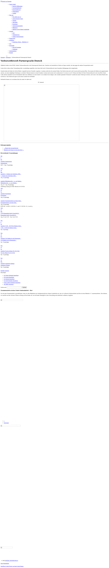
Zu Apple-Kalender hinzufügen (11, 280)
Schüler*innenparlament (17, 36)
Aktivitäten (14, 22)
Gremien (11, 31)
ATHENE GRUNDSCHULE (11, 560)
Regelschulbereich (16, 9)
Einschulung (3, 195)
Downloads (11, 45)
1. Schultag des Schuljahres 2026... (9, 175)
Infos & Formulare (16, 47)
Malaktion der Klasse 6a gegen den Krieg (14, 150)
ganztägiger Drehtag (5, 265)
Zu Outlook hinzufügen (9, 279)
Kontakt (11, 52)
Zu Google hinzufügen (9, 277)
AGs (10, 43)
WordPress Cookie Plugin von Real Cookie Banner (12, 566)
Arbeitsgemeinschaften (17, 25)
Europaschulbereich (16, 8)
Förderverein (12, 38)
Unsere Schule (12, 4)
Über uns (11, 15)
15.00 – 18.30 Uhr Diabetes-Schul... (9, 227)
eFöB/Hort (11, 40)
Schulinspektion (12, 51)
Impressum (6, 422)
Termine (14, 20)
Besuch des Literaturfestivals (11, 148)
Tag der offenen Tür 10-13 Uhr (8, 252)
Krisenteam (15, 24)
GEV (13, 33)
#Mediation (15, 27)
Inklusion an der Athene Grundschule (20, 29)
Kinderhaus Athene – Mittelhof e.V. (20, 42)
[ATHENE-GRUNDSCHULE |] (6, 1)
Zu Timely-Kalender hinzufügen (11, 275)
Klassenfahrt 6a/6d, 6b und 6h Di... (9, 215)
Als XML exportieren (8, 284)
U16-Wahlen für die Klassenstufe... (9, 240)
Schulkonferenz (15, 34)
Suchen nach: (4, 287)
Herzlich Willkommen (17, 6)
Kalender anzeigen (5, 270)
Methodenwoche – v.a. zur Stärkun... (9, 183)
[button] (3, 272)
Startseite (3, 57)
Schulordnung (15, 11)
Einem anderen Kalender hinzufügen (12, 282)
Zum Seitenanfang (5, 563)
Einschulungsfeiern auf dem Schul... (9, 202)
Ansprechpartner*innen (17, 18)
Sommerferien (4, 163)
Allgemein (8, 57)
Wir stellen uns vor (16, 17)
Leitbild (14, 13)
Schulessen (14, 49)
